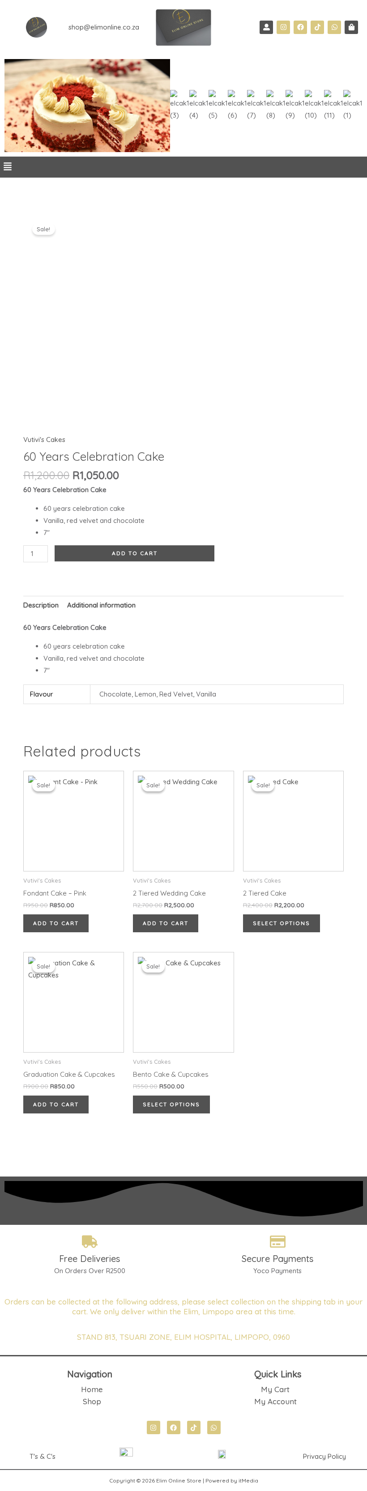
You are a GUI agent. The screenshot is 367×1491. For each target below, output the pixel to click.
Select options (281, 923)
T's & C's (42, 1456)
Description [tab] (41, 605)
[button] (7, 167)
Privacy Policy (324, 1456)
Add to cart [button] (56, 923)
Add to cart (135, 553)
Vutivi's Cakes (44, 439)
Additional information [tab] (101, 605)
